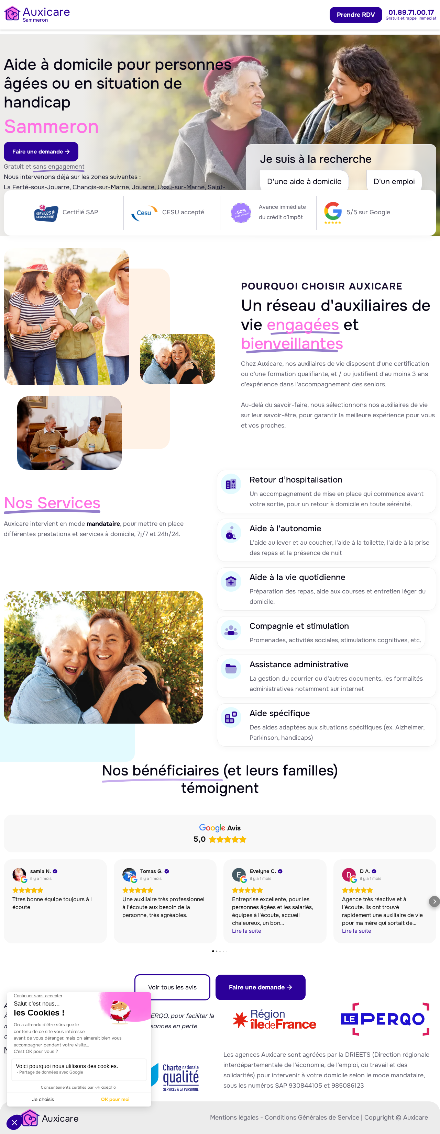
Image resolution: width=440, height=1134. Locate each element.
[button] (5, 901)
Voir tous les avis (172, 987)
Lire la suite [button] (246, 930)
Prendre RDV (356, 15)
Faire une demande (41, 151)
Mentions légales (234, 1117)
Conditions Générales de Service (312, 1117)
